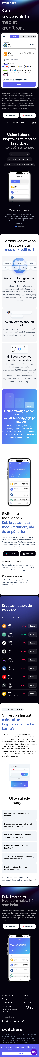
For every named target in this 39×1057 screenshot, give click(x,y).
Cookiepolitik (6, 999)
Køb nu (32, 626)
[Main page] (9, 3)
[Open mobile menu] (35, 3)
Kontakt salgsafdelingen (29, 1007)
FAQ (25, 999)
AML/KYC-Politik (7, 1002)
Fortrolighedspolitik (8, 995)
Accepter (19, 1054)
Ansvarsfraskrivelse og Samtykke (9, 1010)
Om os (26, 995)
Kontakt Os (27, 1002)
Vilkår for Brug (6, 1006)
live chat (32, 880)
